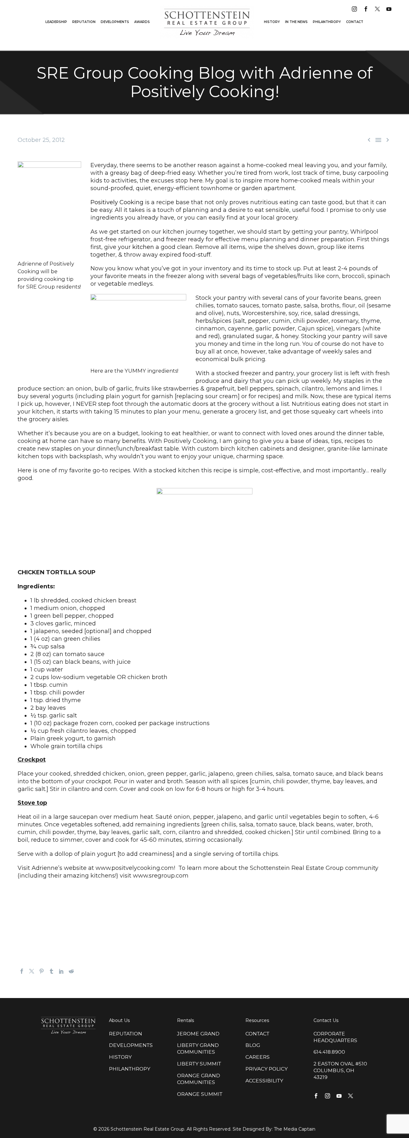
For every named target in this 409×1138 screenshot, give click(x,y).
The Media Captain (294, 1129)
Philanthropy (327, 22)
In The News (296, 22)
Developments (115, 22)
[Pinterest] (41, 971)
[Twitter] (31, 971)
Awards (142, 22)
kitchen (143, 247)
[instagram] (354, 9)
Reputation (84, 22)
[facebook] (365, 9)
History (272, 22)
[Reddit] (71, 971)
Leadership (56, 22)
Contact (354, 22)
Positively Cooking (116, 202)
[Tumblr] (51, 971)
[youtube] (388, 9)
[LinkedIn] (61, 971)
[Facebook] (21, 971)
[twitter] (377, 9)
